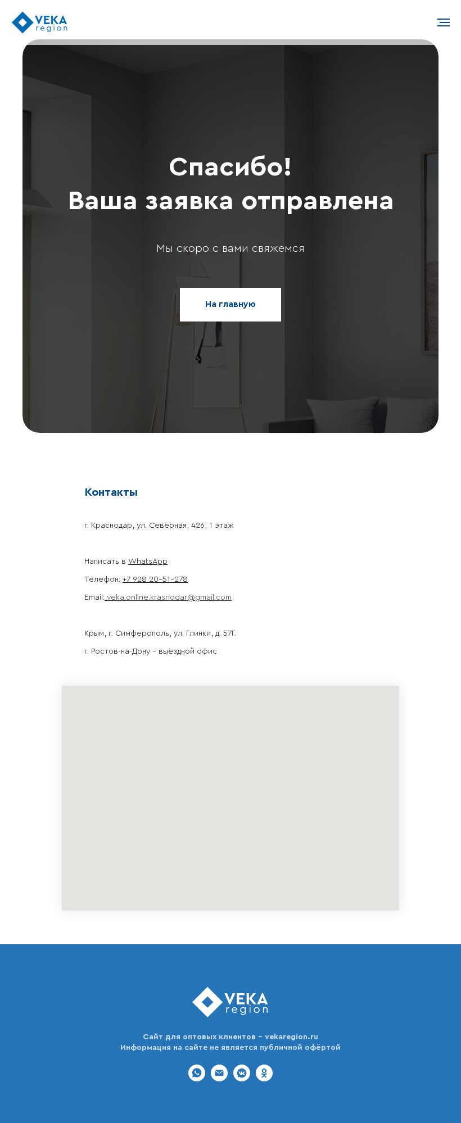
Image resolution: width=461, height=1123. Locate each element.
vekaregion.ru (291, 1037)
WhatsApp (148, 561)
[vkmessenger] (241, 1078)
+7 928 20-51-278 (155, 579)
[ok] (264, 1078)
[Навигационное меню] (443, 22)
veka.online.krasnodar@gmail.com (169, 597)
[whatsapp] (196, 1078)
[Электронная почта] (219, 1078)
